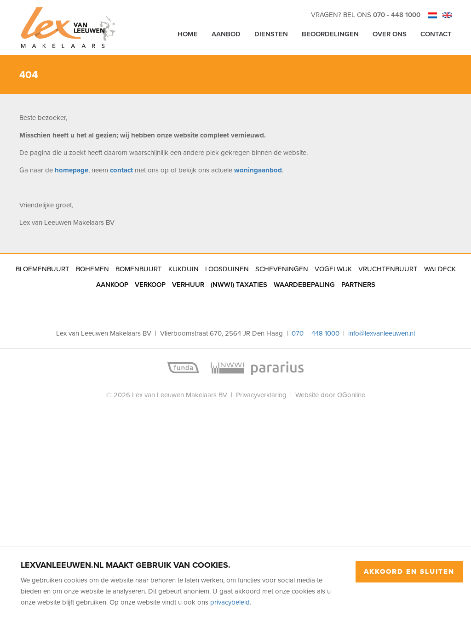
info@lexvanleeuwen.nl (381, 333)
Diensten (271, 34)
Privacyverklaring (261, 395)
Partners (358, 284)
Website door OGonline (330, 395)
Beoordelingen (330, 34)
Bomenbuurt (138, 269)
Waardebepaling (304, 284)
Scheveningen (281, 269)
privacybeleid (230, 602)
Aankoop (112, 284)
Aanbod (226, 34)
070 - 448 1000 (396, 14)
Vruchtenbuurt (388, 269)
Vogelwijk (333, 269)
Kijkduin (183, 269)
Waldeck (440, 269)
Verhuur (188, 284)
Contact (436, 34)
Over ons (390, 34)
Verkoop (150, 284)
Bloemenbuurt (42, 269)
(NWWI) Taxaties (239, 284)
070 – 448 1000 (316, 333)
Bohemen (92, 269)
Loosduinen (227, 269)
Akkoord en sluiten (409, 571)
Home (188, 34)
